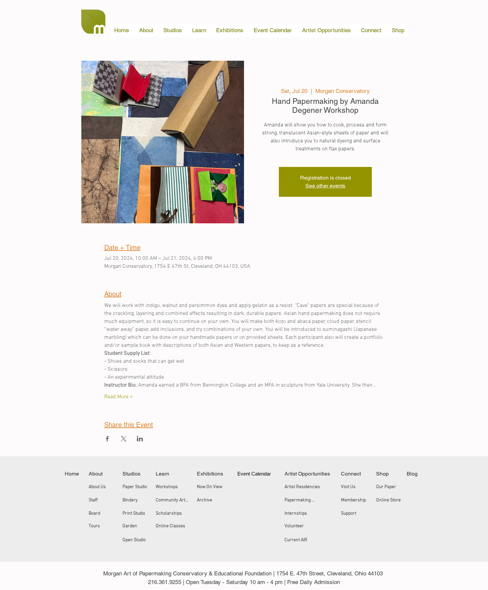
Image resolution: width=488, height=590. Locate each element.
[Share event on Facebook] (107, 438)
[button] (146, 30)
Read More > (118, 397)
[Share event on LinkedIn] (140, 438)
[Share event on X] (124, 438)
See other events (325, 186)
